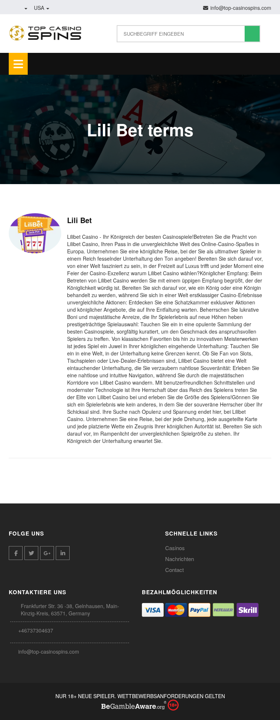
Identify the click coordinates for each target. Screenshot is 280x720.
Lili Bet (79, 220)
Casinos (175, 548)
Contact (174, 569)
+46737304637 (35, 630)
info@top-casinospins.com (48, 651)
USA (40, 7)
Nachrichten (179, 559)
